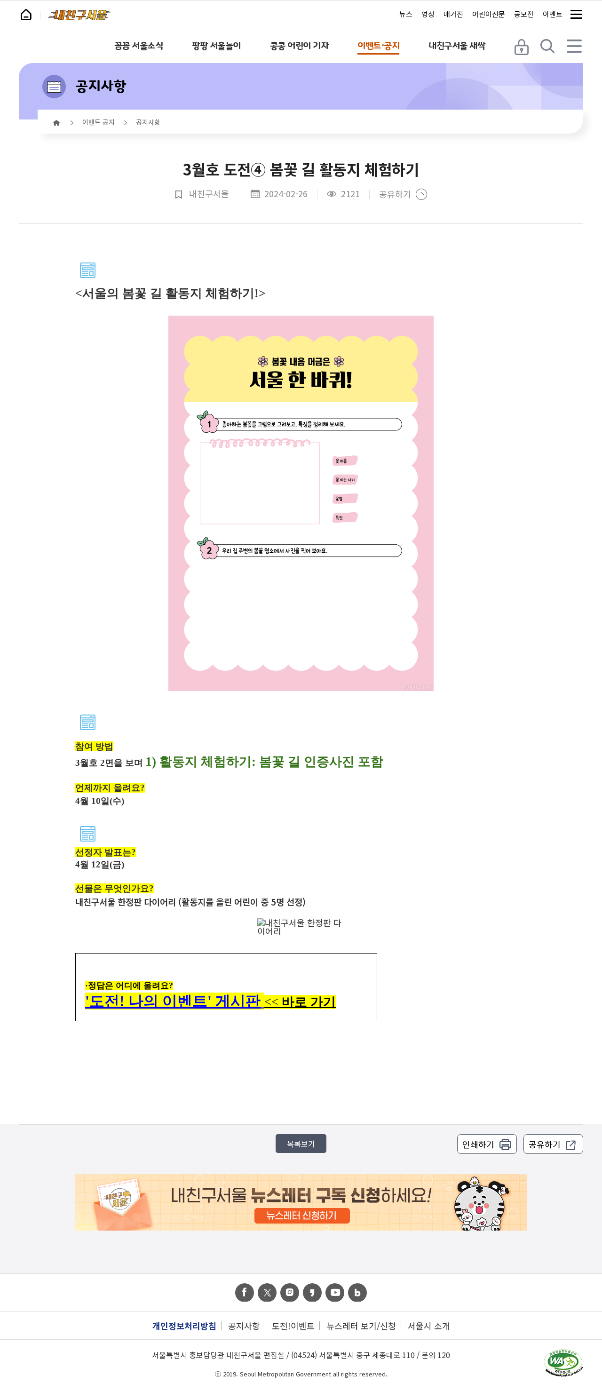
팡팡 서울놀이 (216, 45)
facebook (244, 1292)
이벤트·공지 (378, 45)
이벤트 (552, 13)
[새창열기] (563, 1363)
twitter (267, 1292)
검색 (549, 45)
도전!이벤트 (293, 1325)
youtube (334, 1292)
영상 (428, 13)
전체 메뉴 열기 (575, 45)
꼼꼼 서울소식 (138, 45)
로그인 (522, 45)
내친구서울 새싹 (456, 45)
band (357, 1292)
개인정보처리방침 (184, 1325)
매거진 (453, 13)
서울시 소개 (429, 1325)
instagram (289, 1292)
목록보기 (301, 1143)
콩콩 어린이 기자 (299, 45)
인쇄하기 (478, 1144)
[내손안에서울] (30, 12)
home (56, 122)
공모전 (524, 13)
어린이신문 (488, 13)
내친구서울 (79, 15)
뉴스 (405, 13)
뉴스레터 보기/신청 (361, 1325)
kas (312, 1292)
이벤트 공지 (98, 122)
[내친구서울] (79, 15)
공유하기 (395, 194)
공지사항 (100, 86)
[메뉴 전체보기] (576, 14)
